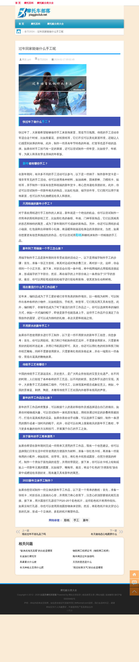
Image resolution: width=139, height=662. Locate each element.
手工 (45, 121)
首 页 (18, 2)
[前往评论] (133, 582)
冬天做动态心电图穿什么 (104, 534)
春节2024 (29, 31)
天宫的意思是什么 (82, 561)
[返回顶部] (133, 591)
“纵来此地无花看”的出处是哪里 (36, 550)
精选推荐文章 (88, 594)
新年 (26, 163)
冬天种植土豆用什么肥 (32, 567)
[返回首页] (133, 574)
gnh (29, 59)
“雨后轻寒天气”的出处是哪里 (88, 567)
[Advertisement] (69, 638)
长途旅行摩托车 (28, 556)
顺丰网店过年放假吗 (83, 556)
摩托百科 (29, 2)
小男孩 (69, 610)
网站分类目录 (75, 594)
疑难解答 (110, 594)
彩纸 (79, 235)
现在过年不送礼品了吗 (34, 534)
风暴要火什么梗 (28, 561)
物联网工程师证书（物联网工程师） (92, 550)
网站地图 (100, 594)
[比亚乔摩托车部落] (33, 6)
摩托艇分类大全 (45, 2)
